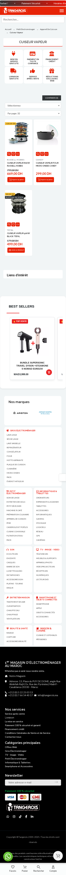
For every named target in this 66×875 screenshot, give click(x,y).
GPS (38, 535)
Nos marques (18, 402)
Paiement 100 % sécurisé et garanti (23, 725)
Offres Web (11, 747)
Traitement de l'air (16, 602)
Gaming (40, 519)
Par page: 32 (14, 113)
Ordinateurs (42, 497)
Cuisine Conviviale (16, 531)
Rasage (10, 633)
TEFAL (10, 230)
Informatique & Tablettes (17, 762)
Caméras (40, 540)
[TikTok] (20, 816)
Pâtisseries (41, 639)
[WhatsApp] (8, 816)
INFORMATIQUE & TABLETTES (46, 492)
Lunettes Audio (14, 571)
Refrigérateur (14, 447)
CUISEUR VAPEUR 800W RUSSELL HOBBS (18, 164)
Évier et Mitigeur (15, 481)
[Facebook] (26, 816)
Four (9, 456)
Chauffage (12, 614)
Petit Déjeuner (14, 506)
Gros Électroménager (15, 751)
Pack (9, 477)
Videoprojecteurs (45, 566)
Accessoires (42, 616)
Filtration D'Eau (15, 535)
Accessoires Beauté (16, 641)
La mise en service (14, 721)
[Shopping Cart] (58, 856)
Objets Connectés (45, 612)
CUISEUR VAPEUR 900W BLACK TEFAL (18, 234)
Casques (11, 562)
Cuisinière (12, 468)
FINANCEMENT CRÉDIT (52, 60)
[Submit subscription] (56, 782)
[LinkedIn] (32, 816)
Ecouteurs (12, 554)
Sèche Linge (12, 439)
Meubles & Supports (46, 558)
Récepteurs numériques (42, 573)
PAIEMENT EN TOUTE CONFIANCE (33, 61)
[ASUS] (50, 413)
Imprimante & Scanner (47, 502)
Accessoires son (15, 579)
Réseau (39, 531)
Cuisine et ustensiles (46, 635)
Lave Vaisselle (14, 443)
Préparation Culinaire (18, 514)
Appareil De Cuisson (16, 519)
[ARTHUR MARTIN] (25, 413)
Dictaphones (13, 575)
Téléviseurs (42, 554)
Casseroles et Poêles (17, 527)
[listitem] (32, 348)
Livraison (9, 717)
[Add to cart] (49, 372)
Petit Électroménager (16, 758)
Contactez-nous (13, 736)
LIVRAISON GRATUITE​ (14, 78)
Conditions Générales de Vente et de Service (27, 733)
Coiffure (11, 637)
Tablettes (41, 506)
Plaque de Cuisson (16, 464)
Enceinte (11, 558)
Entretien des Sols (16, 502)
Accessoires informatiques (44, 512)
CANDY (39, 159)
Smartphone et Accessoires (19, 766)
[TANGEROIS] (15, 11)
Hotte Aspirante (15, 460)
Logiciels (40, 527)
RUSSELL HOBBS (16, 159)
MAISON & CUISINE (43, 629)
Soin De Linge (13, 497)
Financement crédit (14, 729)
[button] (58, 10)
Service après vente (33, 78)
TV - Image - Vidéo (14, 754)
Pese (9, 523)
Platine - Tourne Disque (15, 585)
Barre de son (13, 566)
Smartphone (42, 604)
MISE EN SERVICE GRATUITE (14, 61)
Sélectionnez (14, 105)
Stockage (41, 523)
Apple (39, 608)
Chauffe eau (13, 610)
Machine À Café (14, 510)
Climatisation (14, 606)
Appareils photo (44, 562)
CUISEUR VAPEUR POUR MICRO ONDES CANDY (47, 164)
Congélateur (14, 451)
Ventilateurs (13, 618)
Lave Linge (12, 435)
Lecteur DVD (42, 579)
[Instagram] (14, 816)
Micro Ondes (13, 473)
